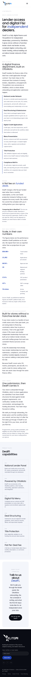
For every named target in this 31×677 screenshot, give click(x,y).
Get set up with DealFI (15, 617)
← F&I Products (6, 11)
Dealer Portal (15, 674)
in (3, 662)
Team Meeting (24, 674)
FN (11, 662)
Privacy (4, 674)
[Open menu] (27, 3)
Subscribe (7, 657)
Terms (9, 674)
